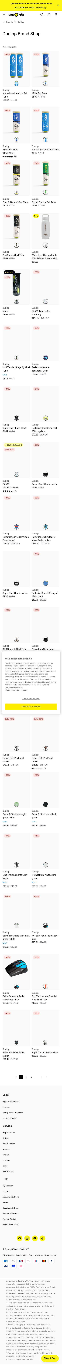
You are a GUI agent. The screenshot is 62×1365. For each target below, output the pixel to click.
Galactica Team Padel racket (13, 1054)
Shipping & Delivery (11, 1208)
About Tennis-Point (11, 1197)
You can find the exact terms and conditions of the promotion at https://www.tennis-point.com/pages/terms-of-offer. (29, 1356)
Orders (5, 1138)
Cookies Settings (31, 698)
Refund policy (50, 1255)
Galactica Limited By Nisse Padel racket (16, 539)
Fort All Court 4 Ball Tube (44, 202)
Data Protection (13, 690)
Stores (5, 1202)
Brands (9, 22)
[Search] (41, 14)
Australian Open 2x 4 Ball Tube (15, 95)
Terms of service (36, 1255)
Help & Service (9, 1133)
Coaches (6, 1160)
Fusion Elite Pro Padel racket (13, 760)
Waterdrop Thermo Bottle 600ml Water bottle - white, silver (45, 258)
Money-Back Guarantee (13, 1113)
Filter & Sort (50, 1358)
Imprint (24, 690)
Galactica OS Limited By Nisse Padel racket (43, 539)
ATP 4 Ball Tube (39, 93)
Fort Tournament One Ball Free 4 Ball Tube (44, 998)
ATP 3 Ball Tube (10, 149)
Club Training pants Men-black (15, 877)
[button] (4, 14)
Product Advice (9, 1219)
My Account (8, 1186)
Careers (6, 1155)
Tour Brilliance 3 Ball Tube (15, 202)
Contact (6, 1191)
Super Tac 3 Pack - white (15, 593)
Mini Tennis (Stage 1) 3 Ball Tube (16, 369)
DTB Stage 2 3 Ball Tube (15, 649)
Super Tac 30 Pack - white (45, 1052)
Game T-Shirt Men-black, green (44, 816)
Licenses (6, 1107)
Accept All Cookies (30, 707)
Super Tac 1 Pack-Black (15, 428)
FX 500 (6, 484)
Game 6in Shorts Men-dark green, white (16, 937)
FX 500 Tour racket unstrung (41, 313)
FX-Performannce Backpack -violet (40, 369)
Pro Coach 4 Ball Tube (13, 255)
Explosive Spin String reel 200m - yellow (44, 430)
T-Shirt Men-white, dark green (44, 877)
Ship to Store (8, 1171)
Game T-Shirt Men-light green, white (14, 816)
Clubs (5, 1166)
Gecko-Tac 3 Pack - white (45, 484)
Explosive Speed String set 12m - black (45, 595)
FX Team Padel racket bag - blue (45, 937)
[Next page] (46, 1077)
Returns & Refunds (10, 1213)
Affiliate (6, 1149)
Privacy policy (8, 1255)
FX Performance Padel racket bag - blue (13, 998)
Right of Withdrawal (11, 1101)
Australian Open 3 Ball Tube (45, 149)
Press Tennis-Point (10, 1224)
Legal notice (21, 1255)
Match (6, 311)
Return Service (9, 1144)
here (37, 685)
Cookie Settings (9, 1118)
